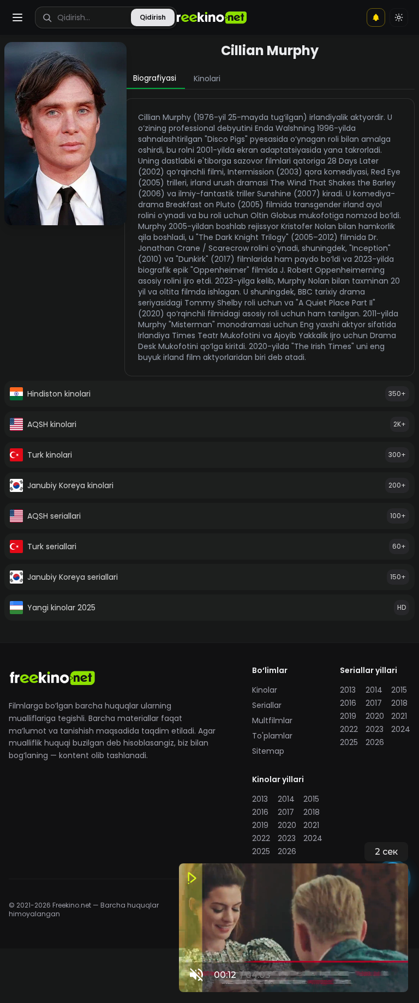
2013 (348, 689)
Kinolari (207, 78)
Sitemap (268, 751)
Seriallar (267, 705)
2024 (400, 729)
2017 (374, 703)
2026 (375, 742)
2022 (349, 729)
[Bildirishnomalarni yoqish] (376, 17)
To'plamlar (272, 735)
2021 (399, 716)
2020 (375, 716)
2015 (399, 689)
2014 (374, 689)
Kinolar (264, 689)
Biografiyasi (154, 78)
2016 (348, 703)
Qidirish (153, 17)
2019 (348, 716)
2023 (375, 729)
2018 (399, 703)
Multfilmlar (272, 720)
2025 (349, 742)
